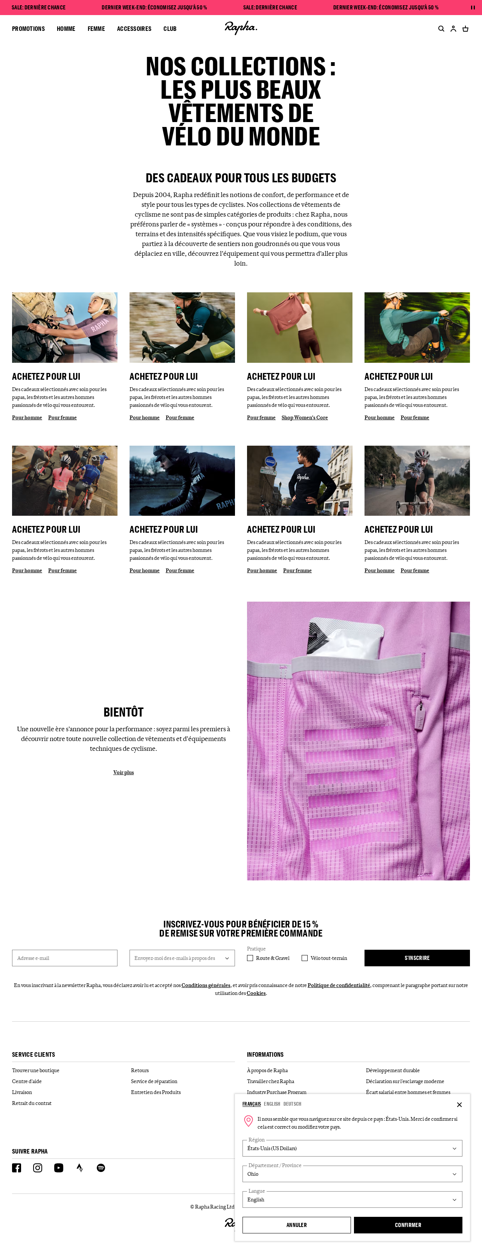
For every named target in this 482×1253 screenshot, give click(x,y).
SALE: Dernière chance (39, 7)
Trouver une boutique (35, 1070)
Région (257, 1139)
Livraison (22, 1092)
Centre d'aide (27, 1081)
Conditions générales (206, 985)
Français (252, 1104)
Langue (257, 1191)
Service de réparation (154, 1081)
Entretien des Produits (156, 1092)
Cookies (256, 993)
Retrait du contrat (32, 1103)
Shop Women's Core (305, 417)
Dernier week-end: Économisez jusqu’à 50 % (154, 7)
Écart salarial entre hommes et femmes (408, 1092)
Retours (140, 1070)
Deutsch (293, 1104)
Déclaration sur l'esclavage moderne (405, 1081)
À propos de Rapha (267, 1070)
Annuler (297, 1225)
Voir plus (123, 772)
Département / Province (275, 1165)
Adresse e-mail (33, 958)
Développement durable (393, 1070)
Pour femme (62, 417)
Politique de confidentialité (339, 985)
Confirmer (408, 1225)
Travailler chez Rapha (270, 1081)
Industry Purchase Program (277, 1092)
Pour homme (27, 417)
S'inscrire (417, 958)
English (272, 1104)
